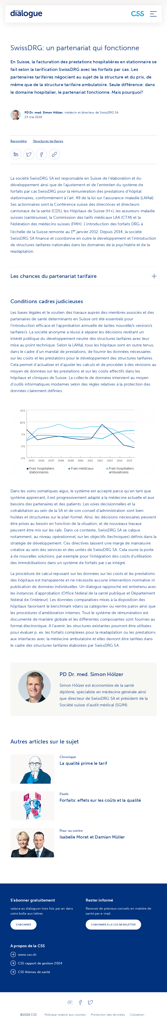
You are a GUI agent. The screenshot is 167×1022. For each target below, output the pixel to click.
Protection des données (108, 1015)
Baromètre (18, 141)
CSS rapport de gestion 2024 (40, 963)
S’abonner (23, 924)
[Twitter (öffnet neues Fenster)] (28, 159)
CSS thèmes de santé (34, 972)
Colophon (137, 1015)
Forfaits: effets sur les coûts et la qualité (100, 800)
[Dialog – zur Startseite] (26, 14)
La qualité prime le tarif (83, 763)
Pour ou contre (71, 831)
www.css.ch (27, 955)
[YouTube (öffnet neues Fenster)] (70, 1003)
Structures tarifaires (48, 141)
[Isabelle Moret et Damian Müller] (32, 842)
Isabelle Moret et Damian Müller (92, 837)
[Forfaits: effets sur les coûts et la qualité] (32, 806)
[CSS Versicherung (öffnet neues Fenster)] (137, 14)
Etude (64, 794)
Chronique (68, 757)
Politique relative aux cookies (65, 1015)
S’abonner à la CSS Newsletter (113, 924)
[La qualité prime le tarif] (32, 769)
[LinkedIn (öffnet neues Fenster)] (15, 159)
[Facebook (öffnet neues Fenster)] (41, 159)
